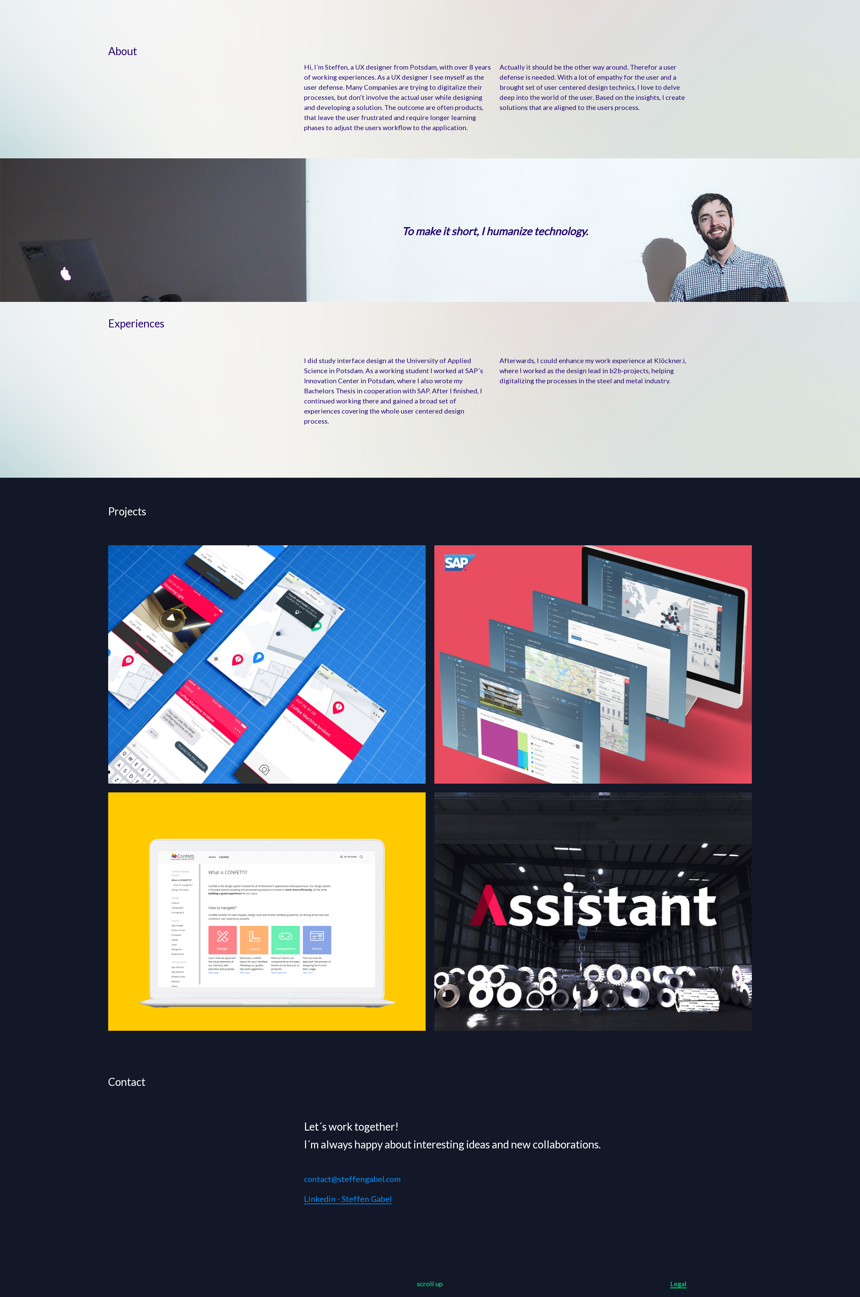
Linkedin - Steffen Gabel (348, 1199)
